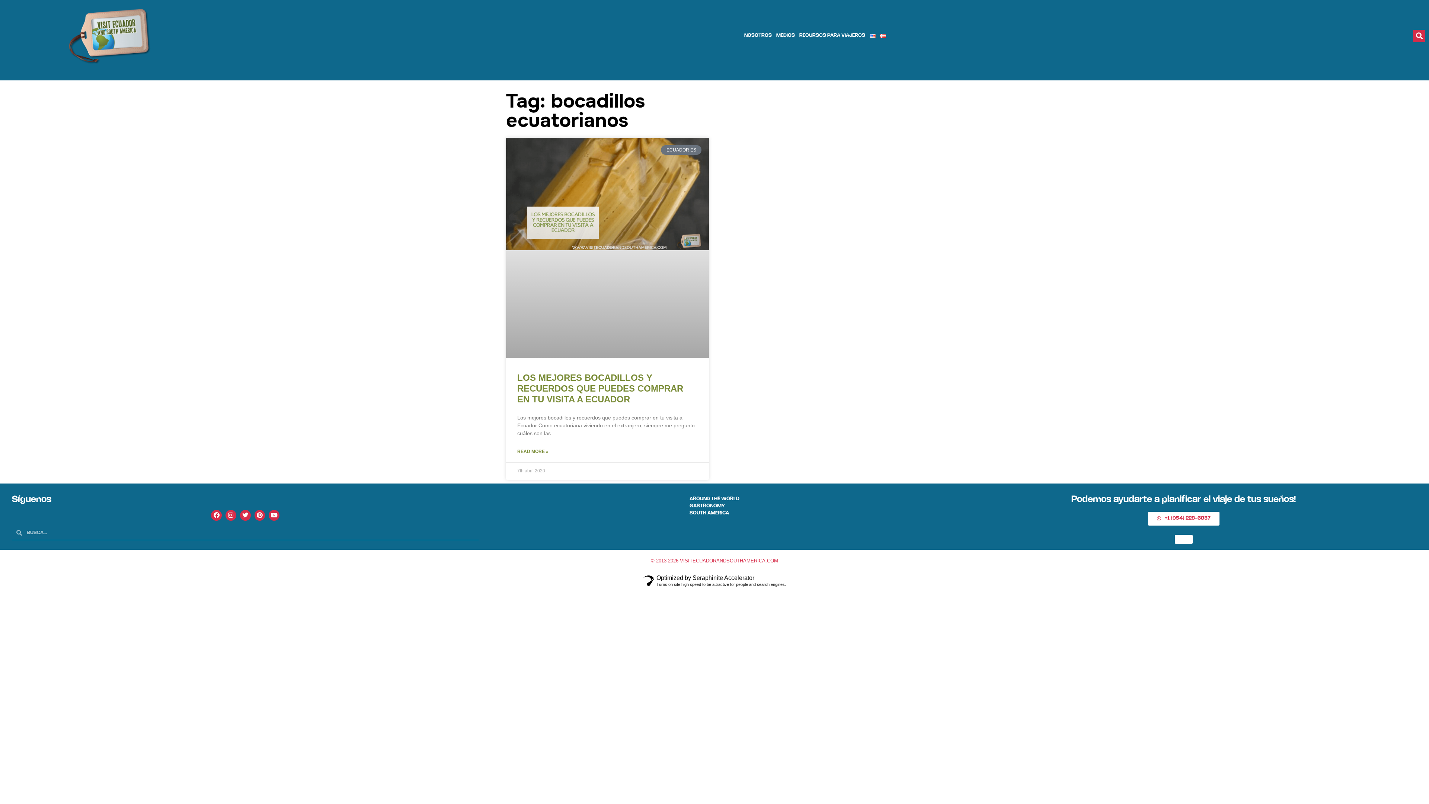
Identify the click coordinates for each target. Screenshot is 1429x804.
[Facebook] (216, 515)
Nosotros (758, 36)
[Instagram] (231, 515)
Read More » (533, 451)
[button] (1419, 36)
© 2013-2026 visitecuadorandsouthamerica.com (714, 561)
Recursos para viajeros (832, 36)
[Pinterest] (260, 515)
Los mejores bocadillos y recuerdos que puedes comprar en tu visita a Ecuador (600, 388)
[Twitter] (245, 515)
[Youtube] (274, 515)
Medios (785, 36)
